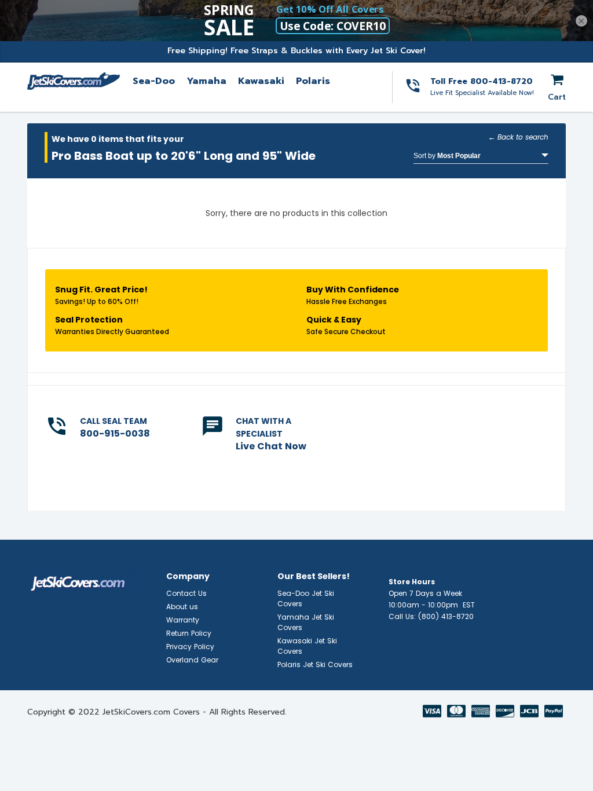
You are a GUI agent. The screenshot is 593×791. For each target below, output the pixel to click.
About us (182, 606)
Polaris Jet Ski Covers (315, 664)
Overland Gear (192, 660)
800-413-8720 (501, 81)
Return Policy (188, 633)
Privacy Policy (190, 646)
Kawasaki (261, 81)
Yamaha (206, 81)
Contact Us (186, 593)
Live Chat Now (271, 446)
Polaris (313, 81)
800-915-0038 (115, 433)
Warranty (182, 620)
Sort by (447, 156)
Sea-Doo (154, 81)
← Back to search (518, 137)
